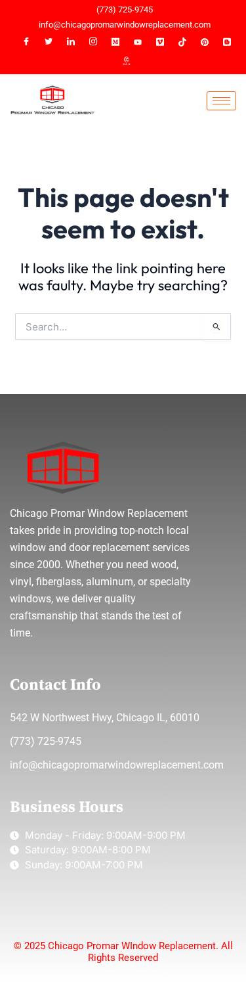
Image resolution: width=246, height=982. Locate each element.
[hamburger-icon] (221, 100)
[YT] (138, 42)
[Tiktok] (182, 42)
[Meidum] (115, 42)
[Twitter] (48, 42)
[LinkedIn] (71, 42)
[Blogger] (227, 42)
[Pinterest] (205, 42)
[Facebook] (26, 42)
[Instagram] (93, 42)
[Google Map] (126, 62)
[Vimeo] (160, 42)
